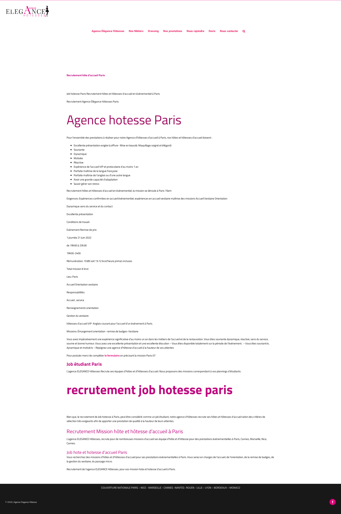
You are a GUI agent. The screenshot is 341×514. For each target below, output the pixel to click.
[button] (244, 30)
